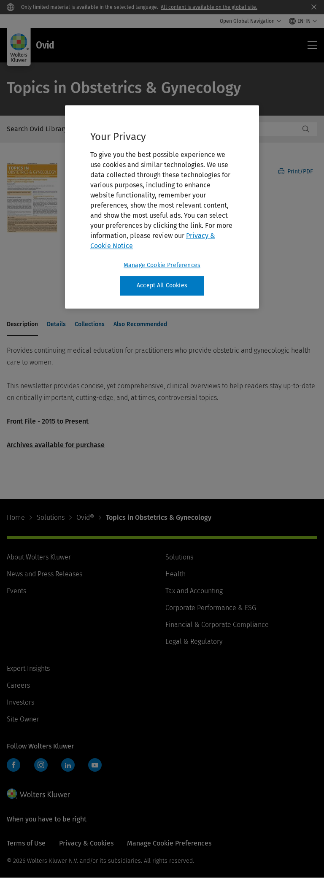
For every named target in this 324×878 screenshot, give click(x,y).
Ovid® (85, 517)
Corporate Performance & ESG (210, 608)
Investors (20, 702)
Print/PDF (299, 171)
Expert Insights (28, 669)
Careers (18, 685)
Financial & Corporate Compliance (217, 625)
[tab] (22, 325)
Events (16, 591)
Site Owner (23, 719)
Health (175, 574)
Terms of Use (26, 843)
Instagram (41, 765)
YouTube (95, 765)
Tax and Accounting (194, 591)
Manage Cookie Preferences (162, 265)
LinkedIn (68, 765)
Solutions (51, 517)
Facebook (13, 765)
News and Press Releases (44, 574)
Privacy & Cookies (86, 843)
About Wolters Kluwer (39, 557)
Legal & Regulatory (193, 642)
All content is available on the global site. (209, 7)
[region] (162, 207)
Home (16, 517)
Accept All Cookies (162, 285)
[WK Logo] (38, 794)
